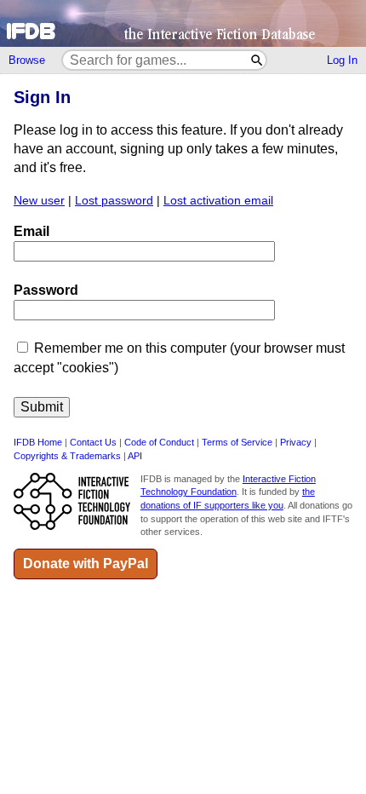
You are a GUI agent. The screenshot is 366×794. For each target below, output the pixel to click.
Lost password (114, 200)
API (135, 456)
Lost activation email (218, 200)
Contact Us (93, 442)
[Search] (257, 60)
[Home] (183, 23)
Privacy (296, 442)
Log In (342, 60)
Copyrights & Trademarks (67, 456)
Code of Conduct (159, 442)
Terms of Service (237, 442)
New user (39, 200)
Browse (27, 60)
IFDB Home (38, 442)
